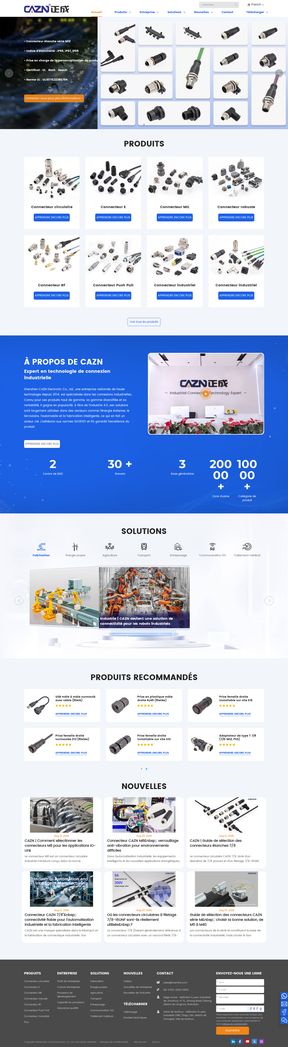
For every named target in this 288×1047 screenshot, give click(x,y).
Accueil (96, 12)
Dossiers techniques (135, 1018)
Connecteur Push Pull (36, 1010)
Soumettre (232, 1030)
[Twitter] (254, 1041)
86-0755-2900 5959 (175, 990)
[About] (206, 393)
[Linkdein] (233, 1041)
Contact (227, 12)
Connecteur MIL (33, 993)
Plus (26, 1022)
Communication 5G (102, 1010)
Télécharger (255, 12)
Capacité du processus (70, 1002)
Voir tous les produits (144, 322)
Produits (121, 12)
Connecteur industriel (36, 1016)
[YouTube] (247, 1041)
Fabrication (96, 981)
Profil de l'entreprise (68, 981)
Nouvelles (201, 12)
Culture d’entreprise (68, 987)
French (256, 4)
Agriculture (96, 993)
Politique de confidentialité (114, 1042)
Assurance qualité (67, 1008)
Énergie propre (98, 987)
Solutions (174, 12)
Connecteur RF (32, 1005)
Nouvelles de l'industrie (137, 993)
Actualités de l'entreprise (138, 987)
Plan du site (140, 1042)
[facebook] (240, 1041)
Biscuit (156, 1042)
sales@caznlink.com (175, 983)
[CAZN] (46, 8)
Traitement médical (101, 1016)
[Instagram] (261, 1041)
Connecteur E (32, 987)
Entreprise (147, 12)
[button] (279, 73)
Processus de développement (66, 994)
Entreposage (97, 1005)
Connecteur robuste (35, 999)
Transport (95, 999)
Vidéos (127, 981)
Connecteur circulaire (36, 981)
